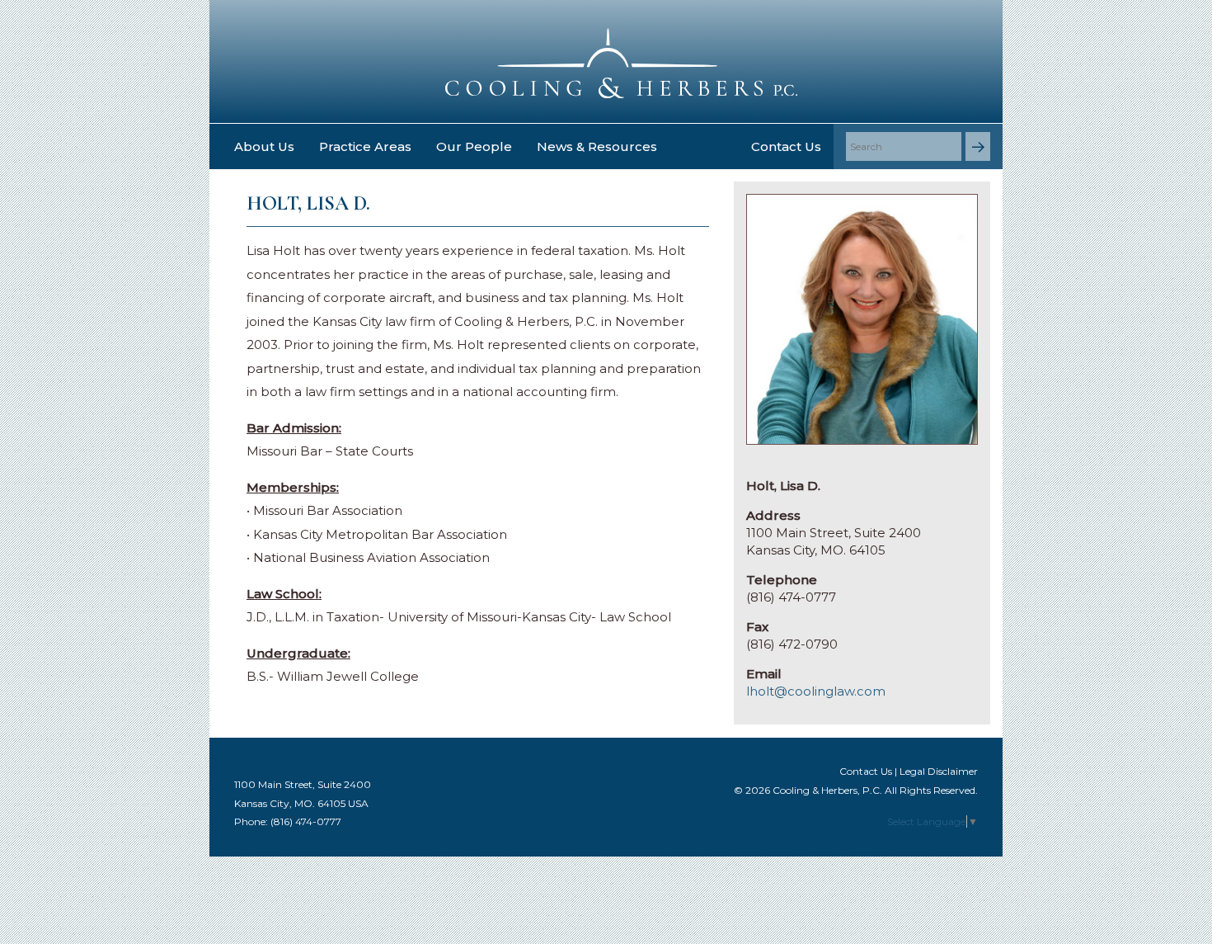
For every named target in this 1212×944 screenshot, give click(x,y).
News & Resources (597, 146)
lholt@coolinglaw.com (816, 691)
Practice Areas (365, 146)
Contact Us (786, 146)
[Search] (977, 146)
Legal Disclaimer (939, 771)
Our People (474, 146)
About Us (264, 146)
